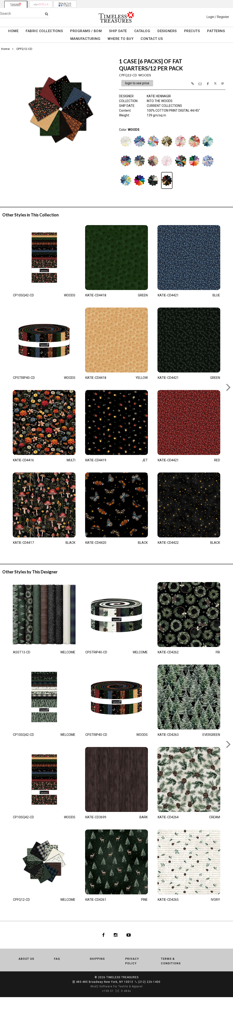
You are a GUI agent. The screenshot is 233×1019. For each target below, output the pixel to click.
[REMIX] (194, 169)
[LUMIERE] (139, 169)
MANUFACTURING (85, 39)
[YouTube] (129, 935)
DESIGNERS (167, 31)
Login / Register (218, 17)
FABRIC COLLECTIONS (44, 31)
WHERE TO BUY (120, 39)
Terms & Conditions (171, 961)
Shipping (97, 958)
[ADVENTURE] (126, 149)
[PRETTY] (167, 169)
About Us (26, 958)
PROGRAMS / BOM (86, 31)
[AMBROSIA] (139, 149)
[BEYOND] (167, 149)
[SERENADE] (126, 188)
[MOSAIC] (153, 169)
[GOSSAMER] (208, 149)
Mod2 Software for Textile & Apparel (117, 986)
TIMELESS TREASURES (122, 977)
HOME (13, 31)
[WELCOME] (153, 188)
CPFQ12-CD (24, 49)
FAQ (57, 958)
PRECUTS (192, 31)
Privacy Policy (132, 961)
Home (5, 49)
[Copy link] (192, 83)
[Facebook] (103, 935)
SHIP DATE (118, 31)
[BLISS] (180, 149)
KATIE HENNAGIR (159, 96)
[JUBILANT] (126, 169)
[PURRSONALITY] (180, 169)
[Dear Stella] (41, 4)
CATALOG (142, 31)
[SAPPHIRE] (208, 169)
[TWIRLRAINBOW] (139, 188)
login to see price (137, 83)
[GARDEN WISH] (194, 149)
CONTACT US (152, 39)
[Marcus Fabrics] (65, 4)
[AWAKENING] (153, 149)
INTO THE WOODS (159, 101)
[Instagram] (115, 935)
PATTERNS (216, 31)
